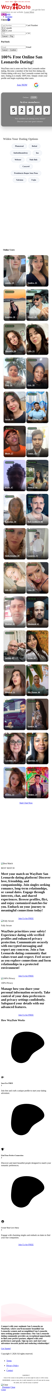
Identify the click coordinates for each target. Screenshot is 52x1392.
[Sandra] (37, 271)
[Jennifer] (15, 305)
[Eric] (37, 373)
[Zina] (15, 373)
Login (7, 14)
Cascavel (26, 166)
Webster (18, 160)
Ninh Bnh (33, 160)
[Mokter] (37, 782)
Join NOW (22, 85)
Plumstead (19, 146)
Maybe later (26, 722)
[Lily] (15, 577)
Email (28, 47)
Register (8, 17)
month (9, 28)
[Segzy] (15, 475)
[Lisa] (37, 577)
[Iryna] (37, 646)
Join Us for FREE (26, 918)
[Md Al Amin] (37, 407)
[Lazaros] (37, 543)
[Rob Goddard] (37, 509)
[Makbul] (15, 612)
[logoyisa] (37, 748)
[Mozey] (37, 305)
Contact (9, 1370)
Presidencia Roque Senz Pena (26, 173)
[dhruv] (15, 441)
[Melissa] (37, 475)
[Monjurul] (37, 612)
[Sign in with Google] (36, 85)
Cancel (4, 36)
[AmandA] (15, 339)
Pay (11, 36)
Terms (9, 1361)
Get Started (6, 1348)
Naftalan (19, 180)
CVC (28, 33)
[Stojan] (15, 646)
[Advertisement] (26, 214)
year (10, 30)
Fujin (33, 180)
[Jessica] (15, 782)
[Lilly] (37, 339)
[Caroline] (15, 748)
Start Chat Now (26, 803)
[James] (37, 441)
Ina (37, 153)
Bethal (34, 146)
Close (12, 1387)
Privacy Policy (12, 1365)
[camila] (15, 271)
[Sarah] (15, 407)
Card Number (32, 25)
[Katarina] (15, 509)
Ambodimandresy (20, 153)
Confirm (13, 50)
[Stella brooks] (15, 543)
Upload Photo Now (27, 716)
